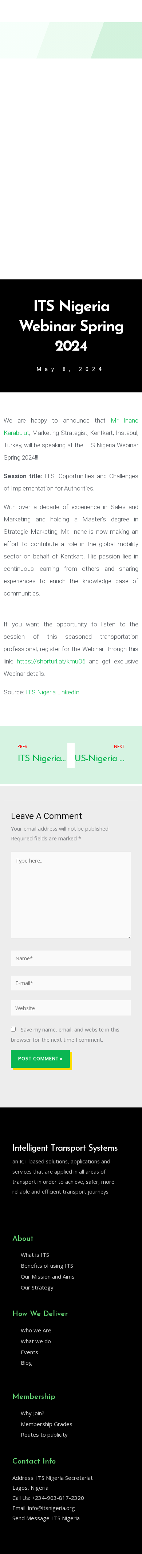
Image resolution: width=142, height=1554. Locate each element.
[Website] (71, 1009)
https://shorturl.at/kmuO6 (51, 661)
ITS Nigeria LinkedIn (51, 692)
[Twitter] (15, 1210)
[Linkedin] (31, 1210)
